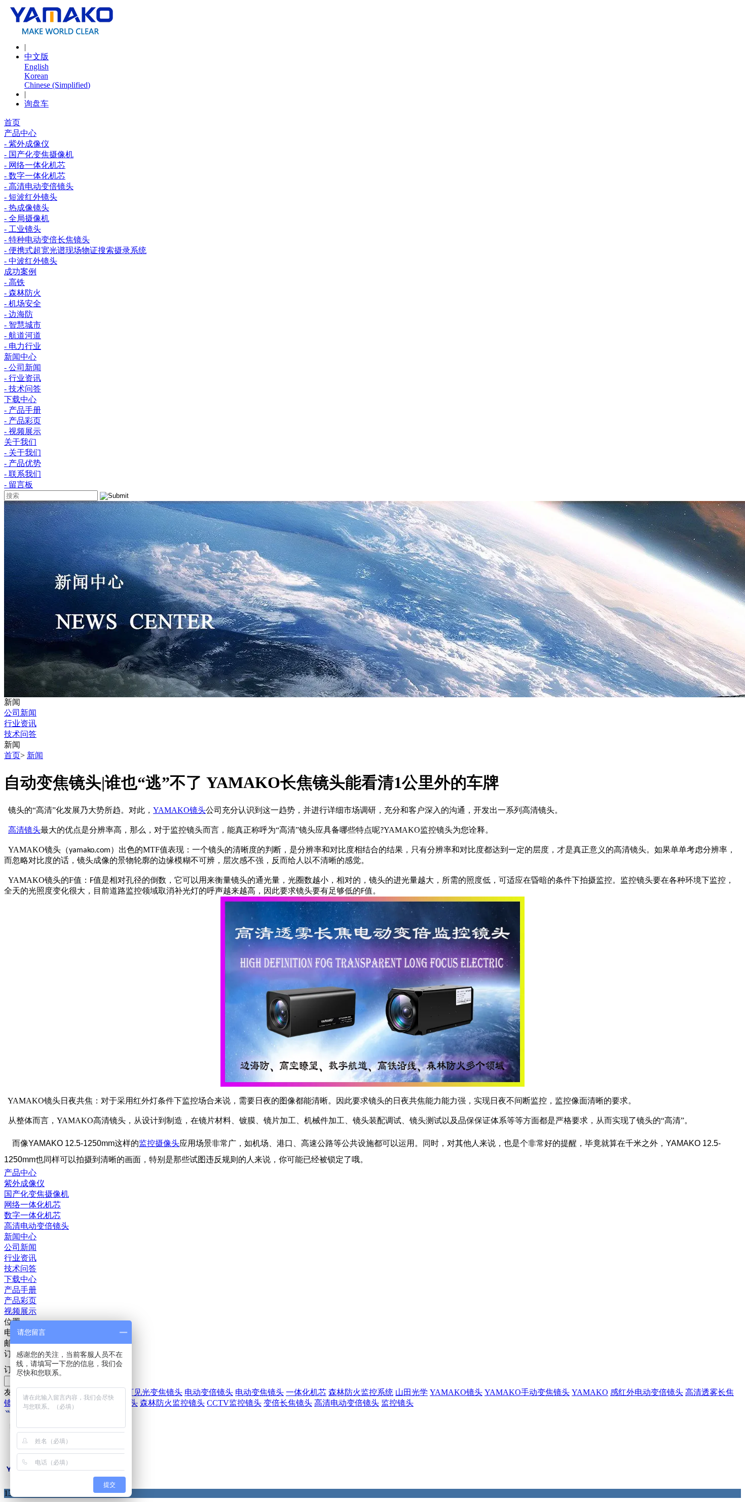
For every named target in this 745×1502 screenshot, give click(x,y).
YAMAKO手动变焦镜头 (527, 1392)
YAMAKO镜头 (456, 1392)
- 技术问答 (22, 388)
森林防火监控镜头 (172, 1403)
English (36, 66)
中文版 (36, 56)
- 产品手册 (22, 410)
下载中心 (20, 399)
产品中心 (20, 133)
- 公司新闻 (22, 367)
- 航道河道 (22, 335)
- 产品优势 (22, 463)
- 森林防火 (22, 293)
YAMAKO (171, 810)
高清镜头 (24, 830)
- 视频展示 (22, 431)
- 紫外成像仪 (26, 143)
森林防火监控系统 (360, 1392)
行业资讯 (20, 723)
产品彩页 (20, 1300)
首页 (12, 122)
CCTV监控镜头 (234, 1403)
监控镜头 (397, 1403)
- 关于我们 (22, 452)
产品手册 (20, 1289)
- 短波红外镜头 (30, 197)
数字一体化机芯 (32, 1215)
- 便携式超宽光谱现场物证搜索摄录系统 (75, 250)
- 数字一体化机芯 (34, 175)
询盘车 (36, 103)
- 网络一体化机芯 (34, 165)
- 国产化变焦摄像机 (38, 154)
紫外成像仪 (24, 1183)
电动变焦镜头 (259, 1392)
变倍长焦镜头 (288, 1403)
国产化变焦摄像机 (36, 1194)
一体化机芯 (306, 1392)
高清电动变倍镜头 (36, 1226)
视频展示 (20, 1311)
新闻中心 (20, 356)
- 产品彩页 (22, 420)
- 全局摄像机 (26, 218)
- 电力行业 (22, 346)
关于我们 (20, 442)
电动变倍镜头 (208, 1392)
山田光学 (411, 1392)
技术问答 (20, 734)
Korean (36, 75)
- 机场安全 (22, 303)
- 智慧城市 (22, 324)
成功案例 (20, 271)
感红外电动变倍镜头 (646, 1392)
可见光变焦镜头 (154, 1392)
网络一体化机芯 (32, 1204)
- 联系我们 (22, 474)
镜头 (198, 810)
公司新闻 (20, 712)
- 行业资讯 (22, 378)
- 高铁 (14, 282)
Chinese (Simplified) (57, 85)
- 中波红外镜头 (30, 261)
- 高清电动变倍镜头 (38, 186)
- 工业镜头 (22, 229)
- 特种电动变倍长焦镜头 (47, 239)
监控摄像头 (159, 1143)
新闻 (35, 755)
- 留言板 (18, 484)
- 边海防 (18, 314)
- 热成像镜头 (26, 207)
